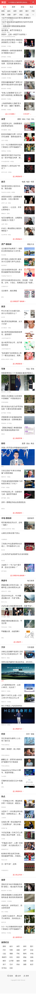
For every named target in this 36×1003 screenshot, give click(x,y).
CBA (32, 119)
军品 (28, 369)
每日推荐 (30, 580)
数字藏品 (4, 968)
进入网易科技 (17, 791)
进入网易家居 (17, 364)
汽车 (33, 11)
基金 (28, 443)
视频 (11, 953)
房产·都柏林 (6, 244)
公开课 (11, 961)
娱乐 (8, 11)
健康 (18, 961)
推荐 (13, 7)
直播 (8, 15)
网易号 (4, 580)
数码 (24, 953)
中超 (28, 119)
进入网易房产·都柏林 (17, 301)
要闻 (4, 7)
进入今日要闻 (9, 114)
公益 (27, 15)
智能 (32, 734)
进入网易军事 (17, 438)
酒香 (24, 964)
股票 (23, 443)
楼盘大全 (30, 244)
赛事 (19, 119)
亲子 (4, 964)
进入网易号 (17, 642)
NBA (23, 119)
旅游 (31, 961)
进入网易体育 (17, 176)
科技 (21, 15)
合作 (19, 976)
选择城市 (30, 518)
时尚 (11, 957)
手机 (18, 953)
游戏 (31, 957)
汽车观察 (30, 647)
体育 (15, 11)
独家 (24, 961)
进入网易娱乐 (17, 239)
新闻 (3, 11)
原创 (22, 7)
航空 (31, 964)
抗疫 (11, 968)
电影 (28, 181)
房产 (15, 15)
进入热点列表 (17, 875)
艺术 (11, 964)
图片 (27, 11)
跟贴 (24, 957)
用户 (33, 2)
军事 (3, 15)
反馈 (11, 976)
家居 (3, 306)
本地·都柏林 (6, 518)
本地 (31, 953)
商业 (32, 443)
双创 (18, 964)
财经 (21, 11)
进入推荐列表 (17, 937)
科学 (28, 734)
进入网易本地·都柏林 (17, 575)
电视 (23, 181)
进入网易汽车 (17, 729)
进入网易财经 (17, 513)
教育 (4, 961)
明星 (32, 181)
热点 (31, 7)
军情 (32, 369)
